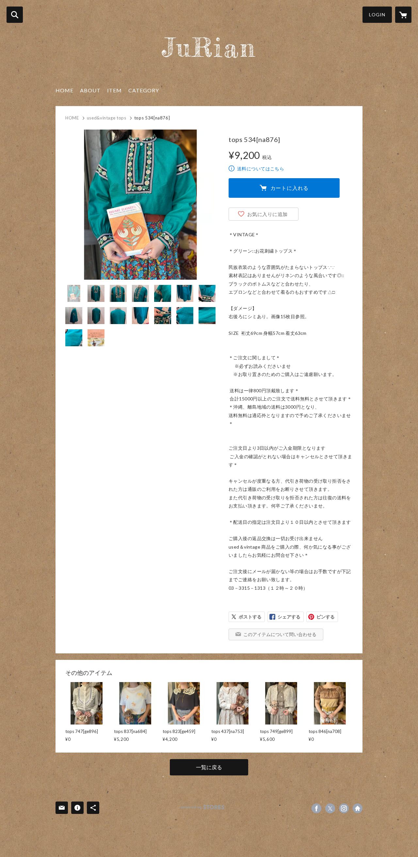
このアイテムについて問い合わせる (279, 634)
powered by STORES (202, 807)
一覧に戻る (209, 767)
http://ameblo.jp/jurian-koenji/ (357, 808)
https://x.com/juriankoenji (330, 808)
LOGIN (377, 14)
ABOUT (90, 90)
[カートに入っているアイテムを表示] (403, 15)
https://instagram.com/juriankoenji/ (344, 808)
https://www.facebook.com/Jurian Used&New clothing (316, 808)
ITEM (114, 90)
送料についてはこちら (260, 168)
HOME (64, 90)
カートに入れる (289, 188)
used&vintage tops (106, 117)
